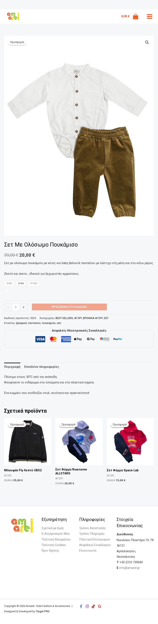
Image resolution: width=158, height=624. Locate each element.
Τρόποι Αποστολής (92, 528)
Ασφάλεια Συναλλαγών (95, 545)
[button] (147, 42)
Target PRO (43, 611)
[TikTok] (93, 606)
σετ (59, 323)
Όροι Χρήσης (50, 550)
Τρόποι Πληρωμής (92, 534)
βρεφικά (21, 323)
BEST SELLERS (64, 318)
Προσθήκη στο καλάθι (69, 307)
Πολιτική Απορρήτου (56, 539)
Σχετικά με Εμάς (53, 528)
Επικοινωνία (87, 550)
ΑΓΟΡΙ (78, 318)
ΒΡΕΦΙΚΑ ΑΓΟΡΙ (93, 318)
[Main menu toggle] (149, 16)
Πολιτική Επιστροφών (94, 539)
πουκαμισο (49, 323)
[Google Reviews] (99, 606)
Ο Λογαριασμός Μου (56, 534)
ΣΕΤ (106, 318)
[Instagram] (87, 606)
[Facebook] (81, 606)
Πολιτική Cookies (54, 545)
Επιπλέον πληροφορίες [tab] (41, 367)
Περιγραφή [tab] (12, 367)
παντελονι (34, 323)
